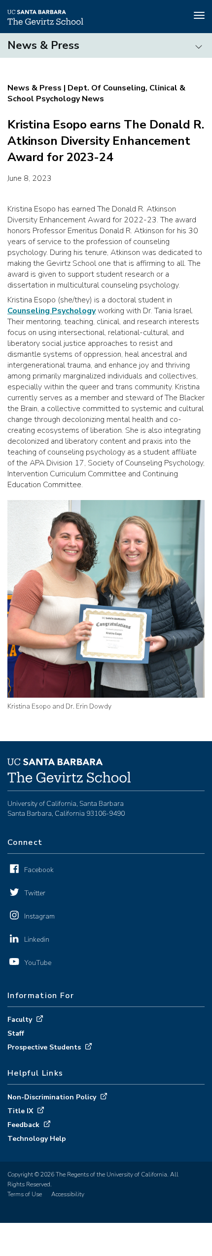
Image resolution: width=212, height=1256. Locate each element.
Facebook (39, 870)
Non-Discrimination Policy (51, 1097)
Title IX (20, 1111)
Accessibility (67, 1194)
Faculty (19, 1019)
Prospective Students (44, 1047)
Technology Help (36, 1138)
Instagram (39, 916)
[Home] (45, 22)
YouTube (37, 962)
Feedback (23, 1125)
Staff (15, 1033)
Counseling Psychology (51, 310)
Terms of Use (24, 1194)
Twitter (34, 893)
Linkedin (36, 939)
